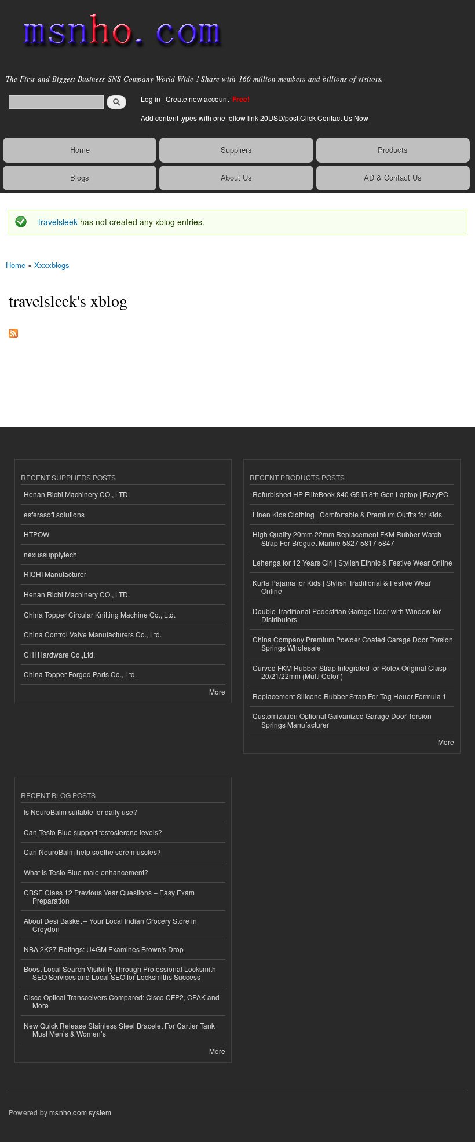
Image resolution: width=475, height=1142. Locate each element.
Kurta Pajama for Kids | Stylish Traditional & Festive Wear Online (342, 587)
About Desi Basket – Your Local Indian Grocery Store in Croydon (110, 925)
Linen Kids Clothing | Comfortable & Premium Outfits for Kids (347, 514)
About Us (236, 177)
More (217, 691)
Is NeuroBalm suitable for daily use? (80, 812)
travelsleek (58, 221)
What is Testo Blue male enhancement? (86, 872)
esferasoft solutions (54, 514)
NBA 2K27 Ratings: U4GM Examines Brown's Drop (104, 949)
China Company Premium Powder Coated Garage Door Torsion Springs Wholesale (353, 643)
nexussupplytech (50, 554)
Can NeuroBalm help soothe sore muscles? (92, 852)
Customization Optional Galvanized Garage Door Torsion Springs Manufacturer (342, 720)
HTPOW (36, 534)
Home (80, 149)
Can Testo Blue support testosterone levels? (93, 832)
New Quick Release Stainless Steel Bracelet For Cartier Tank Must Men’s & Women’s (119, 1029)
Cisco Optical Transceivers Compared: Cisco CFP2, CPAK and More (122, 1001)
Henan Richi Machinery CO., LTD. (77, 494)
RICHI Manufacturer (55, 574)
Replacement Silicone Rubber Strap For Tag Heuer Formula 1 (350, 696)
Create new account (198, 99)
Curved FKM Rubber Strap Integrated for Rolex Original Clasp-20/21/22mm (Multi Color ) (351, 672)
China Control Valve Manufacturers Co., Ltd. (93, 634)
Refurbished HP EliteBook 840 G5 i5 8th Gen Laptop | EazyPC (350, 494)
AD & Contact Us (393, 177)
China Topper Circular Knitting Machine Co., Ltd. (100, 614)
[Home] (117, 32)
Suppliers (236, 149)
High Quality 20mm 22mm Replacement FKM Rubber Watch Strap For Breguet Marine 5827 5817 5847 (347, 538)
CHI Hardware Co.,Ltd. (59, 654)
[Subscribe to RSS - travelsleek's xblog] (13, 330)
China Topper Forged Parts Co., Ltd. (80, 674)
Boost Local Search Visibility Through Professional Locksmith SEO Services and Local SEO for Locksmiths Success (120, 973)
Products (393, 149)
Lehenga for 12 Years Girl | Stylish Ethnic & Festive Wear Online (352, 562)
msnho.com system (80, 1112)
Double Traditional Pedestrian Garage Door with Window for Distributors (347, 615)
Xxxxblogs (52, 264)
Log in (150, 99)
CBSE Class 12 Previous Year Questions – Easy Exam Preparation (109, 896)
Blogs (79, 177)
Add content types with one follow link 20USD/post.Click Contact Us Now (254, 118)
